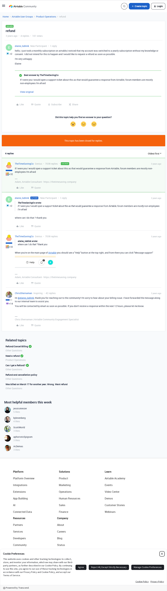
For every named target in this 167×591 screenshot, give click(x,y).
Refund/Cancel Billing (17, 346)
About (60, 525)
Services (18, 531)
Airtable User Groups (22, 16)
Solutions (64, 471)
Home (6, 16)
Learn (108, 471)
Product (63, 478)
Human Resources (69, 498)
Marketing (65, 485)
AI (14, 505)
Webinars (110, 512)
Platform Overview (23, 478)
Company (62, 518)
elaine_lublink (22, 46)
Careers (61, 531)
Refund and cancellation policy (21, 374)
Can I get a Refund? (15, 365)
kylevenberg (19, 417)
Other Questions (14, 350)
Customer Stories (115, 505)
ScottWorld (19, 427)
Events (109, 485)
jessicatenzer (20, 408)
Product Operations (46, 16)
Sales (62, 505)
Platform (18, 471)
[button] (4, 6)
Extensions (19, 492)
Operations (65, 492)
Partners (18, 525)
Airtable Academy (115, 478)
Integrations (20, 485)
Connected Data (22, 512)
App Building (20, 498)
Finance (63, 512)
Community (20, 545)
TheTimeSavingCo (24, 163)
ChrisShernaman (23, 293)
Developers (19, 538)
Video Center (112, 492)
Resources (19, 518)
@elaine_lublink (26, 297)
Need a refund (13, 355)
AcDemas (18, 446)
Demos (109, 498)
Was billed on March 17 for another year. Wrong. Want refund (37, 384)
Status (61, 545)
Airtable (52, 252)
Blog (59, 538)
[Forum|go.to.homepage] (22, 6)
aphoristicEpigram (22, 436)
